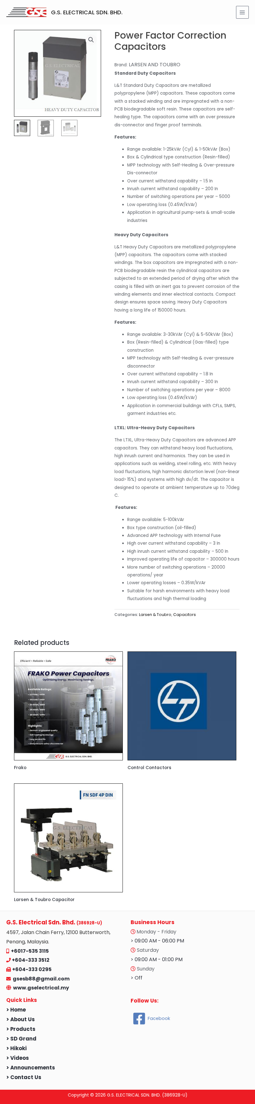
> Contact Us (23, 1077)
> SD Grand (21, 1038)
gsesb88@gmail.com (40, 978)
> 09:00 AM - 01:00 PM (157, 959)
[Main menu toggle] (242, 12)
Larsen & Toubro (155, 614)
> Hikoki (16, 1048)
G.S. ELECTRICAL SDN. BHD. (87, 12)
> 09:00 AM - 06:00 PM (157, 940)
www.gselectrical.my (41, 987)
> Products (20, 1029)
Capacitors (184, 614)
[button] (91, 39)
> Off (136, 977)
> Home (16, 1009)
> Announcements (30, 1067)
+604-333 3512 (30, 960)
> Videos (17, 1058)
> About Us (20, 1019)
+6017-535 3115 (30, 951)
